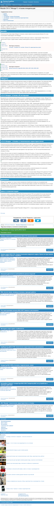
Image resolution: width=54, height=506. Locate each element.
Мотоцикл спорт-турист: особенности (12, 328)
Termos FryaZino (8, 1)
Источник (3, 213)
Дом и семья (4, 422)
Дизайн (5, 13)
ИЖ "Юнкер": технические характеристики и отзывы (17, 403)
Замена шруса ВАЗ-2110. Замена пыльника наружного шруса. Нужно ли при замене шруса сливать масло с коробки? (27, 254)
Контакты (36, 2)
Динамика (5, 19)
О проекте (30, 2)
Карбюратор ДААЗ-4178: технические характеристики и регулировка (22, 347)
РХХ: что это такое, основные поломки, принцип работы (18, 292)
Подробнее (50, 250)
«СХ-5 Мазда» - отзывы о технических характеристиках (15, 17)
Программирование (6, 421)
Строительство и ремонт (7, 425)
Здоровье (3, 427)
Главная (25, 2)
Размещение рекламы (23, 494)
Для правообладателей (23, 495)
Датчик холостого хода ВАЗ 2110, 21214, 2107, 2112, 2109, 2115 (23, 68)
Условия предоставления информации (9, 504)
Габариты (5, 15)
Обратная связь (4, 494)
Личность (3, 430)
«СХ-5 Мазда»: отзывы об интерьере (11, 16)
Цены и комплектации (8, 20)
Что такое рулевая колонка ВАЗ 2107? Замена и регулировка (20, 310)
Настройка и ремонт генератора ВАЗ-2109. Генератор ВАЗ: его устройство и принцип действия (24, 384)
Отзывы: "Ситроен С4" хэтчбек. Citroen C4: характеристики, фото (25, 47)
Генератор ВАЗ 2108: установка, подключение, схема (17, 365)
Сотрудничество (22, 493)
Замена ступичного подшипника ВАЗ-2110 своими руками (19, 236)
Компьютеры (4, 428)
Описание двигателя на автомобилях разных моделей (18, 274)
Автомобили (3, 250)
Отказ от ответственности (25, 504)
